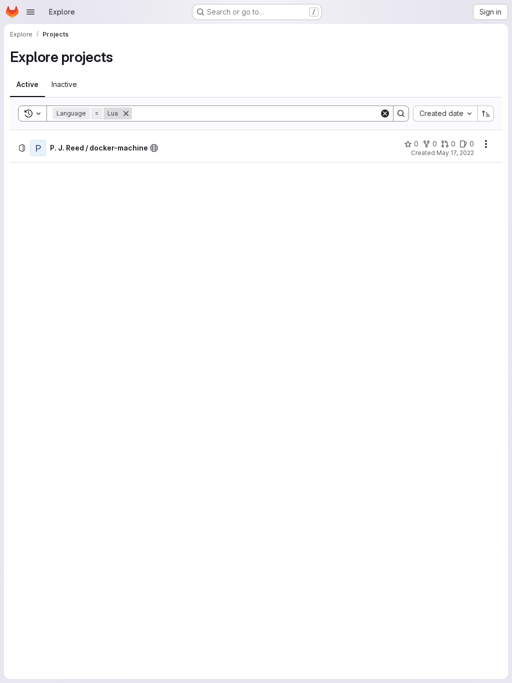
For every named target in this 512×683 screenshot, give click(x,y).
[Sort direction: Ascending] (486, 114)
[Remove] (126, 114)
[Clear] (385, 114)
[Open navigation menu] (30, 12)
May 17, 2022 (455, 152)
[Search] (401, 114)
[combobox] (445, 114)
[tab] (27, 84)
